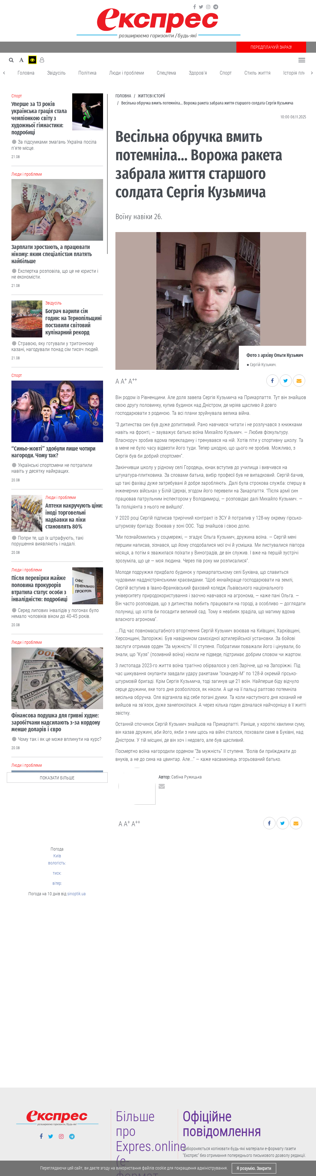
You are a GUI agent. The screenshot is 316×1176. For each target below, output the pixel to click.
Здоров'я (198, 73)
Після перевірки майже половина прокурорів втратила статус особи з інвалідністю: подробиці (39, 588)
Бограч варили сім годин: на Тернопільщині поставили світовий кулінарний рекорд (73, 322)
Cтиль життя (257, 73)
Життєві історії (151, 96)
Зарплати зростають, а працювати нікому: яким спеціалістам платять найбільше (51, 254)
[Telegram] (215, 7)
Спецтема (166, 73)
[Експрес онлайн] (158, 22)
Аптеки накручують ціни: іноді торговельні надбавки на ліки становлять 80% (74, 516)
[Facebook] (194, 7)
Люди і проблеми (126, 73)
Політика (87, 73)
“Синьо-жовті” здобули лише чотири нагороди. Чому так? (53, 452)
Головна (26, 73)
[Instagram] (208, 7)
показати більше (57, 777)
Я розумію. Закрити (254, 1168)
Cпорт (226, 73)
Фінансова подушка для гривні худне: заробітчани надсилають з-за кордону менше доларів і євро (55, 722)
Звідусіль (56, 73)
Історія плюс (296, 73)
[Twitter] (201, 7)
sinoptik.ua (76, 893)
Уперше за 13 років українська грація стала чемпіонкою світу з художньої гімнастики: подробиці (39, 118)
